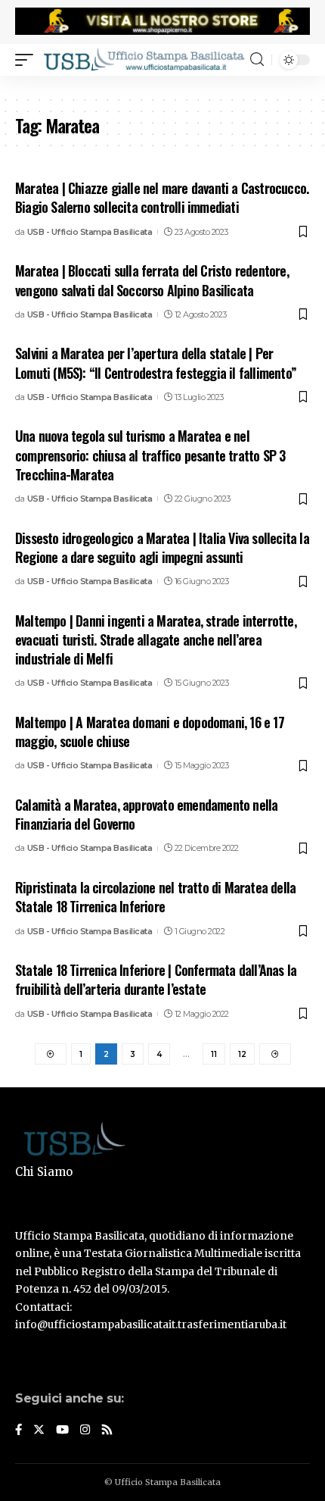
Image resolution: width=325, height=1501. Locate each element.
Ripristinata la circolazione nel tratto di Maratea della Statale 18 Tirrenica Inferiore (155, 896)
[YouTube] (62, 1430)
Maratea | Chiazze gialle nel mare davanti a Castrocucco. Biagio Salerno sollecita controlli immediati (161, 197)
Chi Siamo (44, 1172)
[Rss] (107, 1430)
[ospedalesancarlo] (162, 85)
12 (242, 1054)
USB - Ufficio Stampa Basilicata (90, 232)
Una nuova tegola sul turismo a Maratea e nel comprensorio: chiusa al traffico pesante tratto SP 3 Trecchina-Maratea (150, 454)
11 (214, 1054)
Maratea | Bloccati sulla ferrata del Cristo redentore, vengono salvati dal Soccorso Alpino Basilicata (152, 280)
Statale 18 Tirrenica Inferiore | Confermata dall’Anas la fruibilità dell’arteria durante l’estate (155, 979)
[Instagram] (85, 1430)
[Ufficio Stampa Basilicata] (143, 59)
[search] (257, 59)
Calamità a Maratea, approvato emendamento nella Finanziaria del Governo (146, 814)
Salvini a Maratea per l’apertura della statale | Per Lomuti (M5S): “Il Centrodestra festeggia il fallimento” (155, 362)
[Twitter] (39, 1430)
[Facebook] (18, 1430)
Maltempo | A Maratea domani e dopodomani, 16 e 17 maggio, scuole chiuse (149, 731)
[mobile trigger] (28, 59)
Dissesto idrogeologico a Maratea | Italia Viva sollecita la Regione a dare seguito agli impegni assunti (162, 547)
